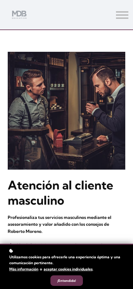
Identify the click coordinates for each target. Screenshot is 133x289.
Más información (23, 269)
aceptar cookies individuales (68, 269)
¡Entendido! (66, 280)
